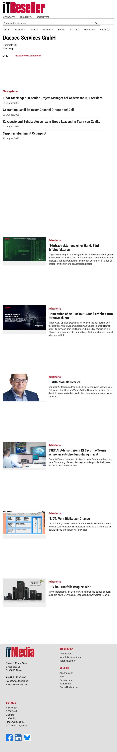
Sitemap (10, 715)
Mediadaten (65, 653)
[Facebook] (10, 740)
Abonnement (65, 673)
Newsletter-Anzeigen (70, 657)
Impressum (65, 683)
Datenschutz (65, 680)
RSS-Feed (11, 711)
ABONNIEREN (26, 17)
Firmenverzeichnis (15, 722)
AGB (61, 676)
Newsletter (11, 707)
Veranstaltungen (67, 661)
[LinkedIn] (19, 740)
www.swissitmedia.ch (17, 684)
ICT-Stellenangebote (16, 725)
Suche (77, 17)
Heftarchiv (11, 718)
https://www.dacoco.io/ (28, 55)
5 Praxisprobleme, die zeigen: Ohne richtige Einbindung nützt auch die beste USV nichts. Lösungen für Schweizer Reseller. (80, 588)
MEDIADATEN (9, 17)
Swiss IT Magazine (69, 687)
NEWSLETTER (43, 17)
